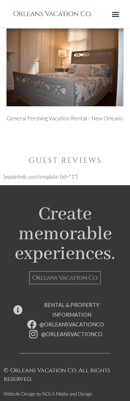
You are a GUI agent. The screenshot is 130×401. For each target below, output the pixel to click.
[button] (116, 14)
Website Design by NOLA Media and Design (48, 394)
